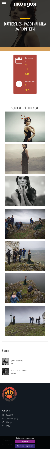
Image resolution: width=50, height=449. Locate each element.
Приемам (25, 441)
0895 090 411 (9, 415)
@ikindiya (8, 422)
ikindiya (7, 426)
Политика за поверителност (25, 446)
